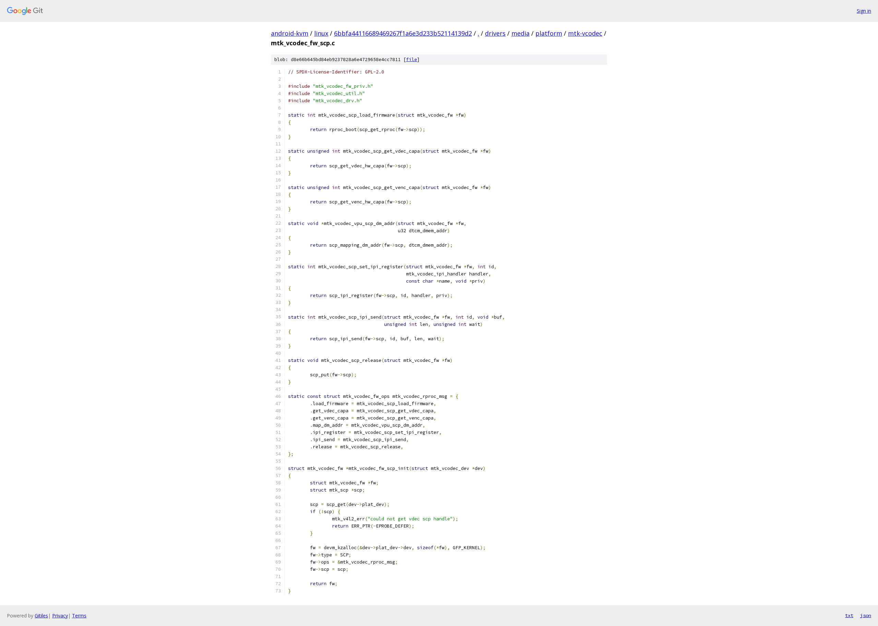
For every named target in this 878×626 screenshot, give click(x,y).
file (411, 59)
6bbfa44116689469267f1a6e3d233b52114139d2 (403, 33)
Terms (79, 615)
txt (849, 615)
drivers (495, 33)
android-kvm (289, 33)
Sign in (864, 11)
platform (548, 33)
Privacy (60, 615)
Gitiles (41, 615)
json (865, 615)
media (520, 33)
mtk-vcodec (585, 33)
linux (321, 33)
